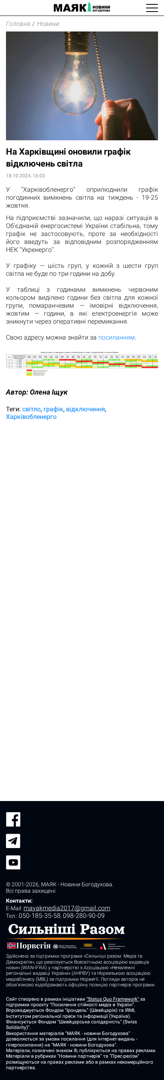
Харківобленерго (31, 416)
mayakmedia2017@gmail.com (66, 908)
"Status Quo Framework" (112, 999)
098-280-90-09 (84, 915)
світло (31, 409)
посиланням (116, 337)
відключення (85, 409)
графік (53, 409)
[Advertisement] (82, 515)
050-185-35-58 (40, 915)
